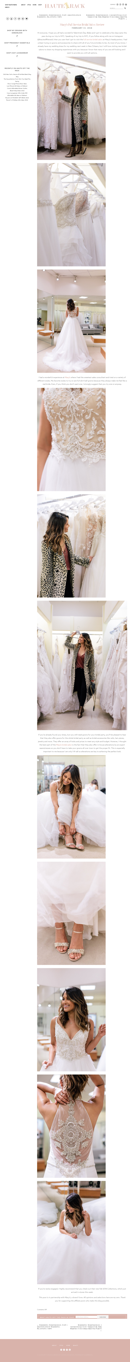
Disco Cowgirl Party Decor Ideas (17, 84)
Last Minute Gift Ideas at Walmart (17, 86)
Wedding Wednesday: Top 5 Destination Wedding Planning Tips (59, 16)
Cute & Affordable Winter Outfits (17, 88)
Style (29, 5)
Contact (113, 4)
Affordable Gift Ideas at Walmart (17, 95)
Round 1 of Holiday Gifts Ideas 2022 (17, 100)
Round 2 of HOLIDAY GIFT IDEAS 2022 (17, 98)
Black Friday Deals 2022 (17, 90)
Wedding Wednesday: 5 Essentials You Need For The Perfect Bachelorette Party (106, 17)
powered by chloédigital (84, 1355)
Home (34, 5)
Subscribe (103, 1317)
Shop (40, 5)
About (23, 5)
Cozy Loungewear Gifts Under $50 (17, 93)
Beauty (75, 1345)
